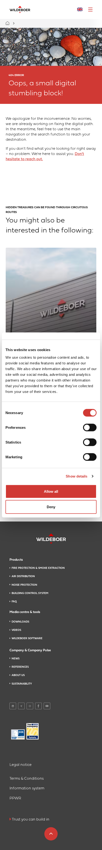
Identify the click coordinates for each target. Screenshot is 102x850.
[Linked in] (12, 706)
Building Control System (30, 593)
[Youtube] (47, 706)
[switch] (90, 427)
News (15, 658)
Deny (51, 507)
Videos (16, 630)
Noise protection (24, 585)
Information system (26, 788)
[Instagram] (30, 706)
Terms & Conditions (26, 778)
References (20, 667)
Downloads (20, 622)
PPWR (15, 798)
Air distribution (23, 576)
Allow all (51, 491)
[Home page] (19, 9)
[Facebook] (38, 706)
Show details (76, 476)
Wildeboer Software (27, 638)
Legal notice (20, 765)
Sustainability (22, 684)
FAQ (14, 601)
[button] (90, 9)
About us (18, 675)
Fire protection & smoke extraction (38, 568)
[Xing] (21, 706)
